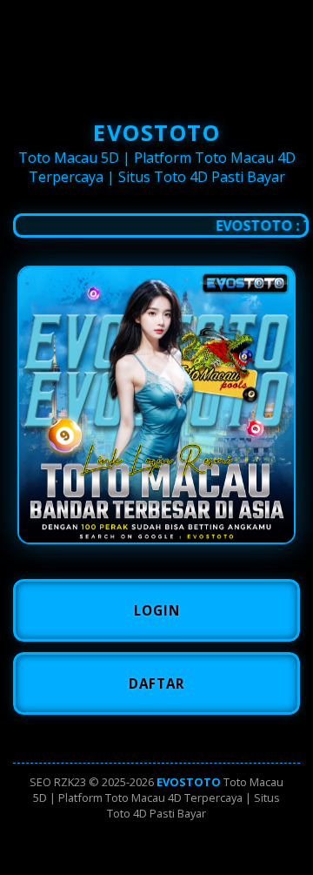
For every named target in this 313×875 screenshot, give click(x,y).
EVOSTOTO (188, 782)
